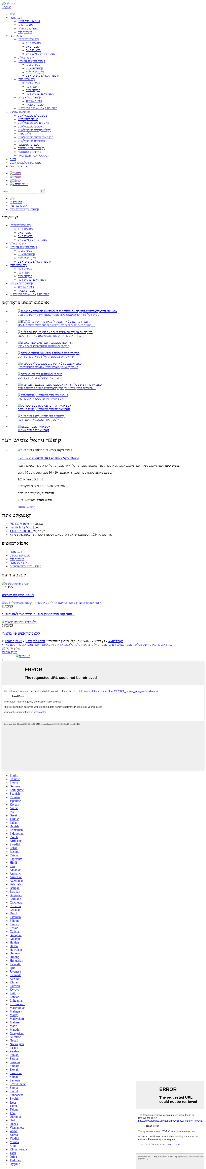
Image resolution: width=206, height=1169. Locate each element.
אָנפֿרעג (31, 506)
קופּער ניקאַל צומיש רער (40, 93)
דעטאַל (22, 506)
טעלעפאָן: (37, 523)
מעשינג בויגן (33, 64)
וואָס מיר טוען (26, 24)
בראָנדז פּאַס (33, 50)
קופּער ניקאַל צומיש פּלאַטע (42, 75)
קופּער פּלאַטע (34, 68)
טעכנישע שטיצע (20, 112)
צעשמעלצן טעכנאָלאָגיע (32, 115)
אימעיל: (14, 527)
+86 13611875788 (21, 531)
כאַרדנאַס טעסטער (29, 151)
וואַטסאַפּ (24, 656)
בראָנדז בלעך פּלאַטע (77, 644)
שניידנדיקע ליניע (28, 119)
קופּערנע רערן (26, 79)
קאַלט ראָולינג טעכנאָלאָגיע (34, 130)
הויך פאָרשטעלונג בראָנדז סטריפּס (38, 377)
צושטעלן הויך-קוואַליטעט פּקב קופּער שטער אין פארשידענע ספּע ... (59, 314)
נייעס (13, 159)
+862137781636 (20, 523)
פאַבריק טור (25, 32)
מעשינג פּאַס (33, 43)
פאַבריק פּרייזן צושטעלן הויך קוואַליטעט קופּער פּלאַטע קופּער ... (57, 388)
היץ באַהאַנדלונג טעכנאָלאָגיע (35, 137)
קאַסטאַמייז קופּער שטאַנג (33, 430)
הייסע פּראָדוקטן (35, 641)
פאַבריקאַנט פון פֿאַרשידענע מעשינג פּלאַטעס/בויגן (48, 367)
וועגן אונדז (16, 17)
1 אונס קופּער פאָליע (104, 644)
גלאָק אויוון (24, 133)
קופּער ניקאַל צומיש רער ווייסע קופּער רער (48, 458)
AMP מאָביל (115, 641)
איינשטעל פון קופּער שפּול (133, 644)
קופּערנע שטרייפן (28, 39)
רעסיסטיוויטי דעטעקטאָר (33, 155)
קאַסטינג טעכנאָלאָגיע (31, 126)
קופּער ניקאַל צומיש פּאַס (41, 53)
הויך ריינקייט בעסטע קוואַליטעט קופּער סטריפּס (47, 356)
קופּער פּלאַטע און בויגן (31, 61)
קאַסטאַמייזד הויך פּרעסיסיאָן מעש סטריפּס (44, 409)
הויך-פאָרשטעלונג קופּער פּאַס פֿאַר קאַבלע (43, 346)
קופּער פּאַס (33, 46)
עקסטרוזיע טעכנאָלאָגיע (32, 141)
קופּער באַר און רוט (29, 97)
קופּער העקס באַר (15, 644)
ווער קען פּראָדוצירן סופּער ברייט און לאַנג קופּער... (38, 614)
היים (12, 14)
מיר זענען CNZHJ (29, 21)
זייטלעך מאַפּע (13, 641)
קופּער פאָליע (26, 57)
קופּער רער (32, 86)
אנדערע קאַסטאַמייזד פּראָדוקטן (37, 108)
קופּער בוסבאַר (35, 104)
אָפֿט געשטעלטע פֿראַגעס (25, 162)
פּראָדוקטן (16, 35)
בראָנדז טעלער (35, 72)
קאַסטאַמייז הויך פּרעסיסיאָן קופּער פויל (41, 398)
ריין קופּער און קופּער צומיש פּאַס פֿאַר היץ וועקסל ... (49, 335)
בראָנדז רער (33, 90)
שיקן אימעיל (9, 652)
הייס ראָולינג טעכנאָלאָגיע (33, 122)
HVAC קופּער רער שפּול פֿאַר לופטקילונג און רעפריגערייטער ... (56, 325)
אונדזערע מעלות (28, 28)
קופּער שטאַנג (34, 101)
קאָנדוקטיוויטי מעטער (31, 148)
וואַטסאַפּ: (39, 531)
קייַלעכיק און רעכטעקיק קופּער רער (39, 419)
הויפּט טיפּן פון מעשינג (18, 595)
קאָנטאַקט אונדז (19, 166)
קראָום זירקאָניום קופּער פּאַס (45, 644)
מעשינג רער (33, 83)
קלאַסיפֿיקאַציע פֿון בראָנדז (21, 633)
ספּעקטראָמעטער (28, 144)
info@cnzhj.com (29, 527)
